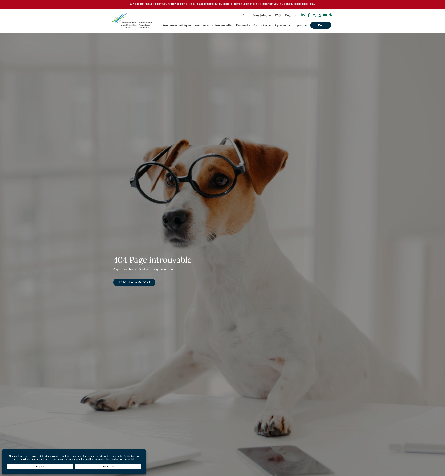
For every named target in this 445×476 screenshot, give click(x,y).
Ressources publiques (176, 25)
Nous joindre (261, 15)
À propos (280, 25)
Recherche (243, 25)
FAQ (278, 15)
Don (320, 25)
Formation (260, 25)
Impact (298, 25)
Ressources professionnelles (214, 25)
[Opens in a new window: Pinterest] (331, 15)
